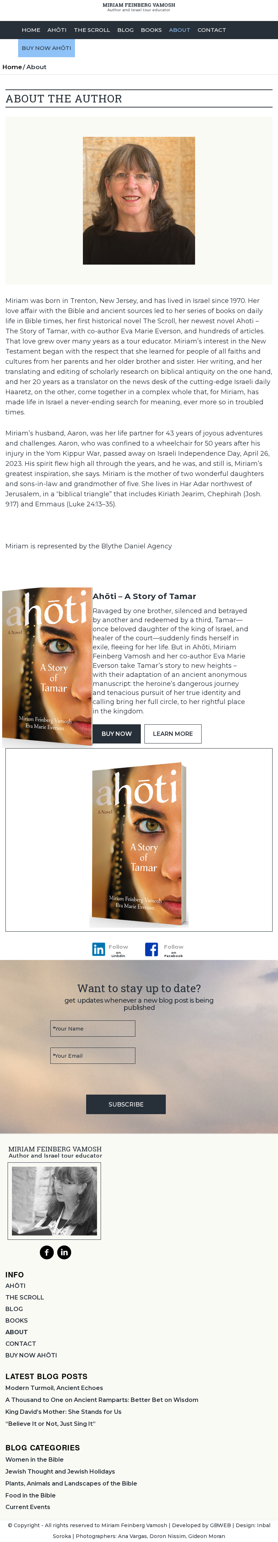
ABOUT (16, 1332)
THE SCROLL (24, 1297)
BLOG (14, 1309)
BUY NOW (117, 733)
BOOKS (16, 1320)
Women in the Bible (34, 1459)
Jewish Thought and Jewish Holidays (60, 1471)
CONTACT (20, 1343)
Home (12, 67)
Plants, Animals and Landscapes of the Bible (71, 1483)
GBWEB (220, 1525)
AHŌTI (15, 1285)
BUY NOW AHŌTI (31, 1355)
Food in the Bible (30, 1495)
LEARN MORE (173, 733)
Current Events (27, 1507)
